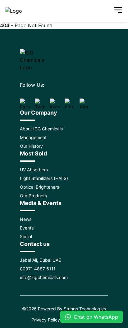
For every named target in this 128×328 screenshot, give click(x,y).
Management (33, 137)
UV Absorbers (34, 169)
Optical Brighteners (39, 187)
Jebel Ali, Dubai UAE (40, 260)
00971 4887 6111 (38, 268)
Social (26, 236)
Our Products (33, 195)
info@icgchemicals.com (44, 277)
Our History (31, 146)
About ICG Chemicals (41, 128)
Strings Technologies (85, 308)
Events (27, 227)
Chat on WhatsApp (96, 317)
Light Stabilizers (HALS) (44, 178)
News (25, 219)
